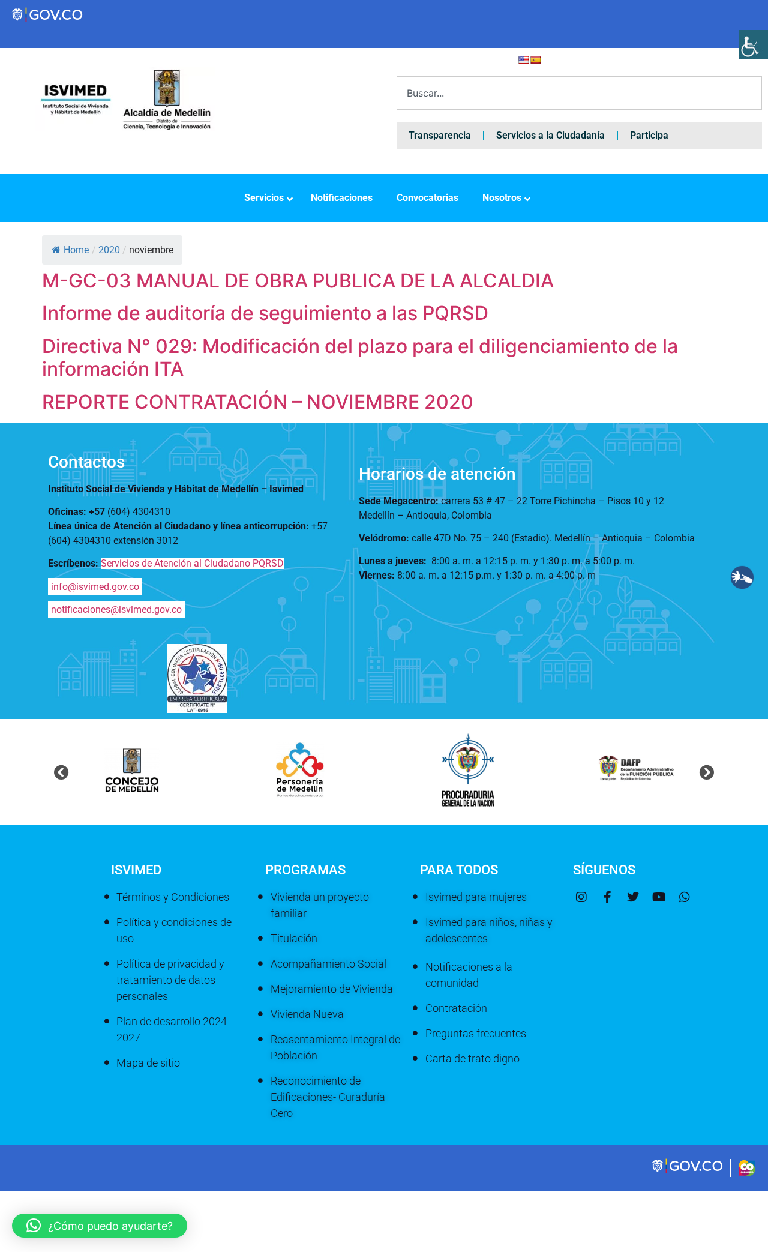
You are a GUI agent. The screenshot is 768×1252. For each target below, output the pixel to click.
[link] (688, 1172)
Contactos (86, 462)
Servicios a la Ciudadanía (550, 135)
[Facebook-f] (607, 897)
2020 (109, 250)
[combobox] (579, 93)
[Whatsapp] (684, 897)
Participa (649, 135)
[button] (61, 771)
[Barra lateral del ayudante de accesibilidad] (753, 44)
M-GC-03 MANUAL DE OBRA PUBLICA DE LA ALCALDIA (298, 280)
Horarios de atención (437, 474)
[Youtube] (658, 897)
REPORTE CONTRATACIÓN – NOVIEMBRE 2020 (257, 402)
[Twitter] (633, 897)
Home (76, 250)
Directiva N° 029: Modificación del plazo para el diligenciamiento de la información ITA (360, 357)
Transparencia (440, 135)
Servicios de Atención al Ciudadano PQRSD (192, 563)
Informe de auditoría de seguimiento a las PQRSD (265, 313)
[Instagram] (581, 897)
